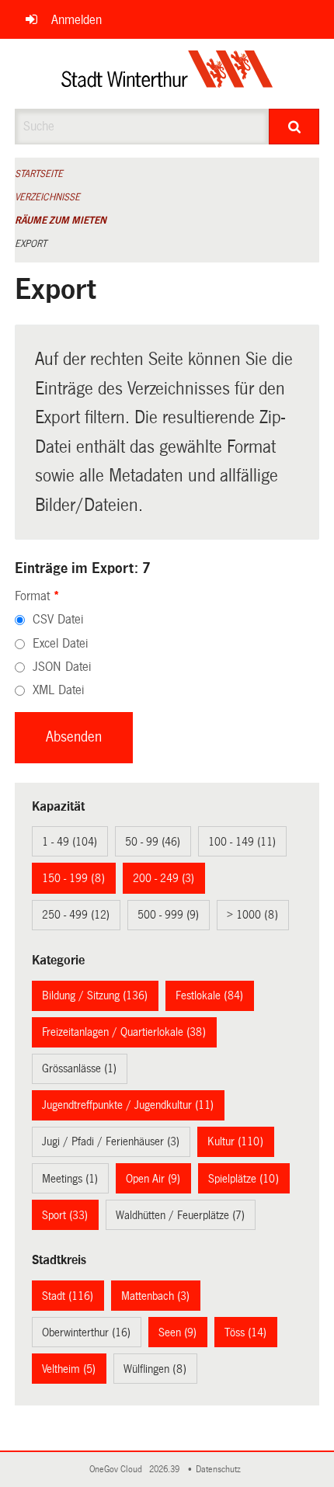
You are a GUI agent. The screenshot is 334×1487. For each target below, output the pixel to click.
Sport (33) (65, 1215)
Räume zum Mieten (60, 220)
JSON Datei (62, 666)
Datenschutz (220, 1469)
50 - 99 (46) (152, 842)
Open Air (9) (153, 1179)
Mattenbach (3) (155, 1296)
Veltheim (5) (69, 1369)
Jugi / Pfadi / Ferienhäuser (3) (110, 1141)
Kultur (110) (235, 1141)
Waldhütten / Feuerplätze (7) (180, 1215)
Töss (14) (245, 1332)
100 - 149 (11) (242, 842)
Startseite (39, 174)
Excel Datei (60, 643)
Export (31, 243)
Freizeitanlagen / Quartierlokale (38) (124, 1032)
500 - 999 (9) (168, 915)
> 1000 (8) (252, 915)
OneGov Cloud (118, 1469)
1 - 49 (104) (69, 842)
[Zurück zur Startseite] (167, 73)
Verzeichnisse (47, 197)
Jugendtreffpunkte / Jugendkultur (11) (128, 1105)
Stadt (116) (67, 1296)
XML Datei (58, 690)
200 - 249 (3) (163, 878)
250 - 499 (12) (76, 915)
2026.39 (165, 1469)
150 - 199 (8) (73, 878)
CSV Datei (58, 619)
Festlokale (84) (209, 995)
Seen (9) (177, 1332)
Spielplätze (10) (243, 1179)
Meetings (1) (70, 1179)
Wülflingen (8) (155, 1369)
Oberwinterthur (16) (86, 1332)
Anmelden (76, 19)
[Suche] (294, 126)
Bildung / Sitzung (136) (95, 995)
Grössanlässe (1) (79, 1068)
